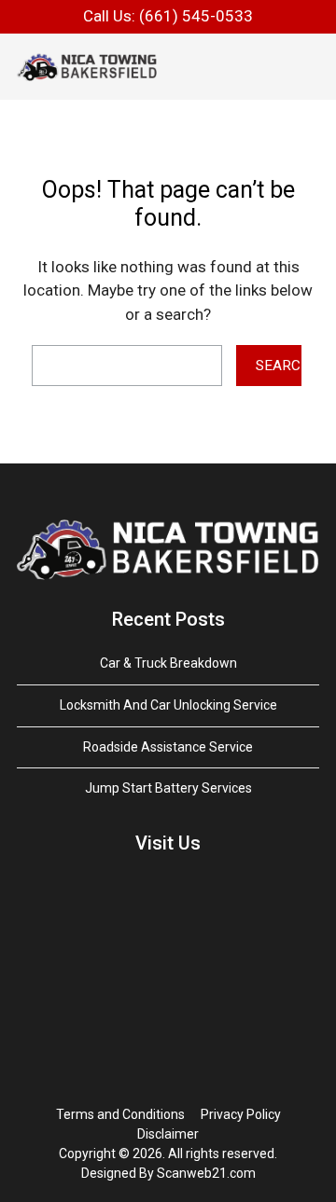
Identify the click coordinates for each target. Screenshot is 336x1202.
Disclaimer (168, 1133)
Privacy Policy (241, 1114)
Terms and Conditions (120, 1114)
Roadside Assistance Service (168, 746)
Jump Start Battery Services (168, 788)
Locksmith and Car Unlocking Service (168, 705)
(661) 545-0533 (196, 16)
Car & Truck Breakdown (168, 663)
